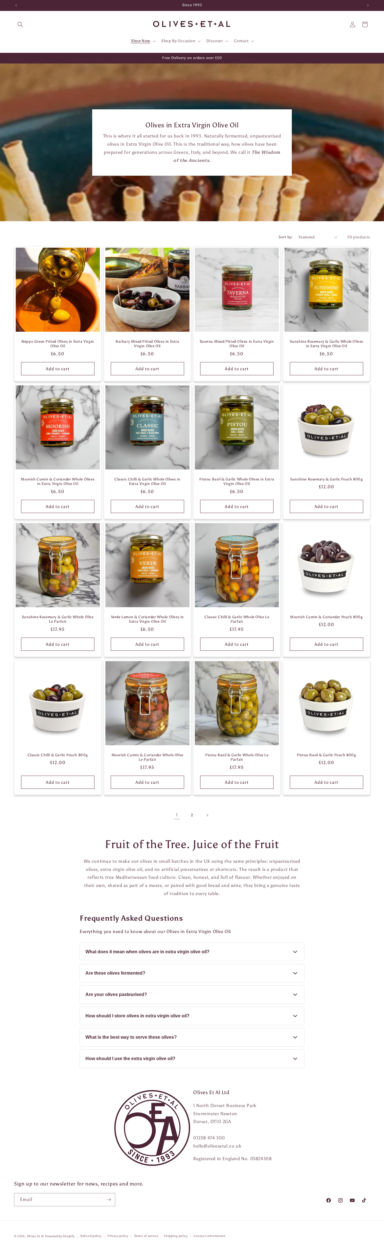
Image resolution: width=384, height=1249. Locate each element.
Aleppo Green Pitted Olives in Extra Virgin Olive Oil (57, 343)
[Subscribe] (109, 1199)
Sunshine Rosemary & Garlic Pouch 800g (326, 479)
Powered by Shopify (60, 1236)
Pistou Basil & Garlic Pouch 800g (326, 755)
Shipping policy (176, 1236)
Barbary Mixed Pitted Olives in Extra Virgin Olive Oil (147, 343)
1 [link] (177, 814)
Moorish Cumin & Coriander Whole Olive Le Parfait (147, 757)
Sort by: (286, 237)
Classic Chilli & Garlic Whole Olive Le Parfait (236, 619)
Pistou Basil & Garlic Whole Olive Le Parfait (236, 757)
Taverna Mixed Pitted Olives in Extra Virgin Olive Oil (237, 343)
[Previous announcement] (16, 5)
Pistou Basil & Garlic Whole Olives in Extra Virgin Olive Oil (236, 481)
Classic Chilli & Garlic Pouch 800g (58, 755)
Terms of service (146, 1236)
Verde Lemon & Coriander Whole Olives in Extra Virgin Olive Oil (147, 619)
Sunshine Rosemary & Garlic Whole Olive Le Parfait (58, 619)
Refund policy (90, 1236)
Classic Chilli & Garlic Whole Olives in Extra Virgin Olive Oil (147, 481)
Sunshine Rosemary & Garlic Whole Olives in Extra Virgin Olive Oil (326, 343)
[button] (20, 24)
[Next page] (207, 815)
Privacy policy (117, 1236)
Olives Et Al (35, 1236)
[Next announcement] (368, 5)
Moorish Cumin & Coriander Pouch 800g (326, 617)
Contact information (209, 1236)
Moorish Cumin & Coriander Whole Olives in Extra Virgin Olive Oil (57, 481)
